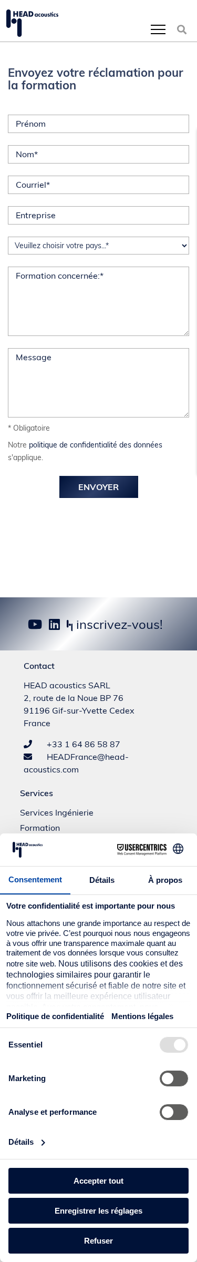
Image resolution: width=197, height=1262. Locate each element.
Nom (27, 154)
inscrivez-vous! (118, 624)
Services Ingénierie (57, 812)
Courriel (33, 184)
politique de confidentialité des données (95, 445)
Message (33, 357)
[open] (158, 29)
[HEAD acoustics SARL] (32, 23)
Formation (40, 827)
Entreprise (36, 215)
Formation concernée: (59, 275)
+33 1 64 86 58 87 (82, 744)
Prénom (31, 123)
